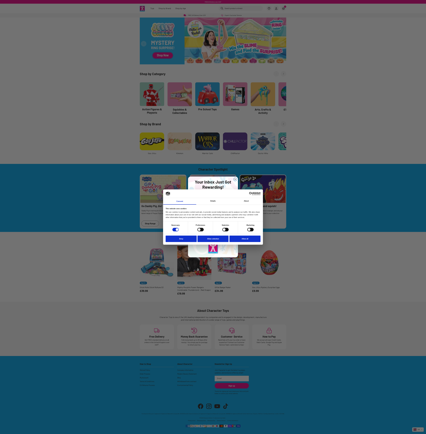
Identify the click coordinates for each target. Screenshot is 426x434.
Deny (181, 239)
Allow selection (213, 239)
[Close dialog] (235, 179)
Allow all (245, 239)
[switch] (200, 229)
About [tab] (246, 201)
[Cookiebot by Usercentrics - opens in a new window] (250, 193)
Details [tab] (213, 201)
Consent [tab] (179, 201)
